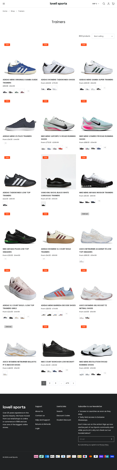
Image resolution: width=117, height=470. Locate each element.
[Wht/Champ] (5, 373)
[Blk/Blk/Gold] (81, 88)
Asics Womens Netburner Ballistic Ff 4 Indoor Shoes (19, 363)
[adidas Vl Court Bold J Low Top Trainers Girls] (20, 284)
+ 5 (66, 313)
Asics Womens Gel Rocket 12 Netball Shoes (93, 307)
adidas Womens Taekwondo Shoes (58, 79)
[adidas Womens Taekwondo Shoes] (58, 59)
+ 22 (105, 147)
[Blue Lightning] (98, 147)
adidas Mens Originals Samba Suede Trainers (20, 81)
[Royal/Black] (54, 370)
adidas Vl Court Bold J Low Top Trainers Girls (18, 307)
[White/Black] (49, 370)
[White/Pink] (81, 316)
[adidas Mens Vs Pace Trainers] (20, 115)
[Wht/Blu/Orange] (54, 313)
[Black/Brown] (81, 147)
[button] (4, 4)
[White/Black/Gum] (22, 316)
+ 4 (5, 259)
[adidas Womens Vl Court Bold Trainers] (58, 228)
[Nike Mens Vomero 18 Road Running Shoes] (96, 115)
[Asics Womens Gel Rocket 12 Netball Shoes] (96, 284)
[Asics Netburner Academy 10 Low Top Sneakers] (96, 228)
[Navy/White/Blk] (93, 200)
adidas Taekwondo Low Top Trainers (16, 194)
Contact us (40, 415)
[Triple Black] (43, 370)
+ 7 (28, 316)
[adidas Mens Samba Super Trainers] (96, 59)
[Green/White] (16, 91)
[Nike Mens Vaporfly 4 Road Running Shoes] (58, 115)
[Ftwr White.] (43, 88)
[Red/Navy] (60, 370)
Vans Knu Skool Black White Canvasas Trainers (55, 194)
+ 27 (44, 259)
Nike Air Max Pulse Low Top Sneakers (16, 250)
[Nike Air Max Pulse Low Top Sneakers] (20, 228)
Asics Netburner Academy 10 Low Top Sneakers (95, 250)
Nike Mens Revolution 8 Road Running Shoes (93, 363)
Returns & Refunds (43, 424)
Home (5, 11)
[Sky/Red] (60, 313)
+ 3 (28, 91)
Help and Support (42, 420)
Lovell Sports (13, 457)
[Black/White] (98, 88)
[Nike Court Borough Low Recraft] (58, 341)
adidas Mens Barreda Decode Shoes (58, 305)
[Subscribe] (111, 439)
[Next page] (73, 383)
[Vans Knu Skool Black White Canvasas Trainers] (58, 171)
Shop (13, 11)
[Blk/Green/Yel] (49, 313)
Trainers (21, 11)
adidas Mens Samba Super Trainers (96, 79)
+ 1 (104, 88)
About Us (39, 411)
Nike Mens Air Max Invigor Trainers (96, 192)
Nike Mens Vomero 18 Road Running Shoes (96, 137)
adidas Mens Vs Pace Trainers (17, 136)
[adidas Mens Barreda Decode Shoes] (58, 284)
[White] (93, 88)
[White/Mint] (54, 147)
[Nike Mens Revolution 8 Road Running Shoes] (96, 341)
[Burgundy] (22, 91)
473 (67, 383)
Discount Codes (63, 415)
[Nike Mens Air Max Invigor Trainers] (96, 171)
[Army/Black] (81, 373)
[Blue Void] (49, 147)
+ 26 (67, 370)
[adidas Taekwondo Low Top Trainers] (20, 171)
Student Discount (64, 420)
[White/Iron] (43, 147)
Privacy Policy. (104, 445)
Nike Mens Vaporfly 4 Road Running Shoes (58, 137)
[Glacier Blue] (87, 147)
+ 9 (66, 147)
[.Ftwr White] (54, 88)
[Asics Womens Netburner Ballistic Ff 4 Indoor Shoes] (20, 341)
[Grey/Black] (10, 91)
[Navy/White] (5, 91)
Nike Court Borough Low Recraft (57, 362)
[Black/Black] (10, 316)
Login (37, 428)
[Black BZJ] (43, 203)
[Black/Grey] (98, 373)
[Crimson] (60, 147)
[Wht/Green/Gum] (87, 88)
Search (59, 411)
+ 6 (5, 143)
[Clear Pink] (16, 316)
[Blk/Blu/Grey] (87, 200)
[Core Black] (49, 88)
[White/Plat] (87, 373)
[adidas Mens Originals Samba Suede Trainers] (20, 59)
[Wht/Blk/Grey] (43, 313)
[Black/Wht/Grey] (81, 200)
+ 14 (99, 201)
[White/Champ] (81, 260)
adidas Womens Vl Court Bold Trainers (56, 250)
